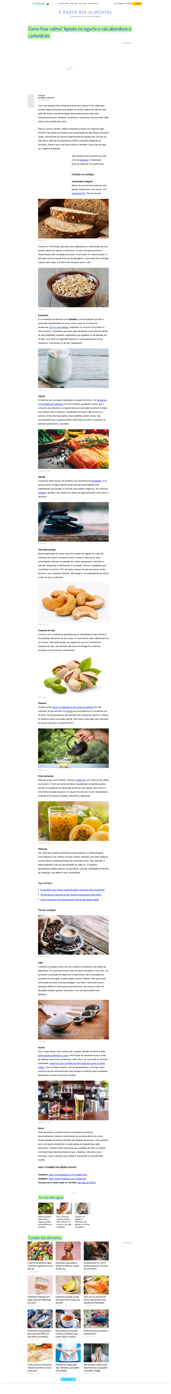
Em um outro (55, 327)
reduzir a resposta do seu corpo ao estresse (73, 707)
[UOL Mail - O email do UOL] (120, 3)
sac (115, 3)
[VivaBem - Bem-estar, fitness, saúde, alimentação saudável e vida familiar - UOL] (39, 3)
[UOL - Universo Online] (48, 4)
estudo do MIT (78, 193)
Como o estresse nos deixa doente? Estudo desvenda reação (70, 899)
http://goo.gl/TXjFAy (86, 1182)
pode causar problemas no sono (53, 1055)
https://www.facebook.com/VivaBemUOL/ (68, 1174)
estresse (84, 160)
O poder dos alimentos (85, 12)
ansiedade (96, 481)
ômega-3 (42, 492)
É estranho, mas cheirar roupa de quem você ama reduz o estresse (72, 889)
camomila (81, 780)
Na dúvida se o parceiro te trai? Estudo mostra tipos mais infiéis (71, 894)
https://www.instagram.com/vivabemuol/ (67, 1178)
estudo (65, 327)
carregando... (68, 1379)
